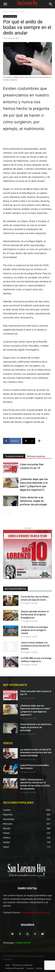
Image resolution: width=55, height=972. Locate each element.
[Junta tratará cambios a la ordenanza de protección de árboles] (10, 646)
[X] (35, 934)
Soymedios (7, 959)
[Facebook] (20, 934)
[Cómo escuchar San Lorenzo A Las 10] (10, 468)
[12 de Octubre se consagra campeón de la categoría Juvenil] (10, 631)
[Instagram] (27, 934)
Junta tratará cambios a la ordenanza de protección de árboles (35, 645)
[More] (39, 441)
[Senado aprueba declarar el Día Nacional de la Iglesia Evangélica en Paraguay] (10, 615)
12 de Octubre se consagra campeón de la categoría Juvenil (34, 630)
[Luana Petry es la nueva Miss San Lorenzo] (10, 769)
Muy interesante (17, 11)
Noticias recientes (36, 456)
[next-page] (10, 512)
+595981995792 (23, 942)
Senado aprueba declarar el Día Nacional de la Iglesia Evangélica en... (35, 614)
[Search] (50, 4)
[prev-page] (5, 512)
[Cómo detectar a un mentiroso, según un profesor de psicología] (10, 501)
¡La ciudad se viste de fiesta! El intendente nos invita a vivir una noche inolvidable (35, 752)
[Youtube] (43, 934)
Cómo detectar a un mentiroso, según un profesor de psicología (33, 501)
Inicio (5, 11)
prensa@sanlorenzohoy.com (35, 912)
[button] (5, 4)
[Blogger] (12, 934)
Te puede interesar (14, 456)
